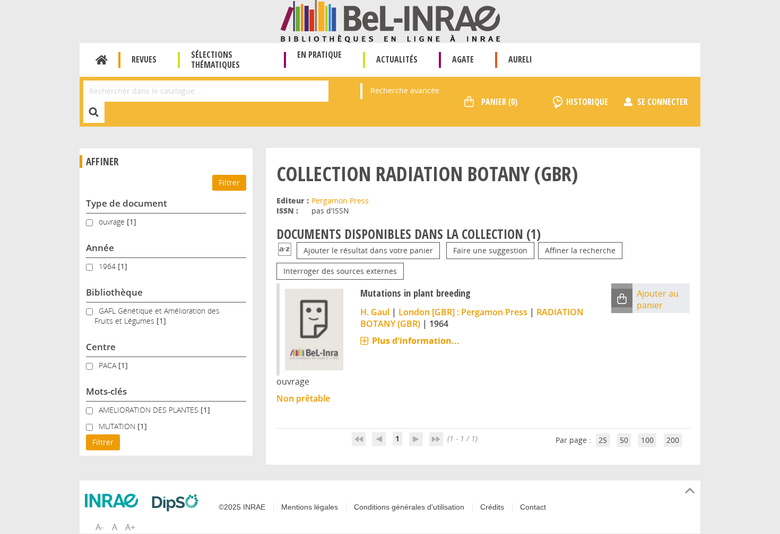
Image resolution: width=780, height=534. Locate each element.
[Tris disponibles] (284, 250)
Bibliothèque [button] (114, 292)
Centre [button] (101, 347)
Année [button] (100, 248)
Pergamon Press (340, 200)
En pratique (319, 54)
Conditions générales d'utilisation (409, 507)
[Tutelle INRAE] (114, 501)
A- (99, 527)
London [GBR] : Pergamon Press (462, 312)
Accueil (102, 60)
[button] (621, 298)
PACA (108, 365)
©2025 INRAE (242, 507)
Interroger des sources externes (340, 271)
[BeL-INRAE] (390, 20)
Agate (463, 59)
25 (603, 440)
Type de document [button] (126, 203)
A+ (130, 527)
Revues (144, 59)
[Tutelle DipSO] (178, 503)
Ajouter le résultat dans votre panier (368, 250)
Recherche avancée (404, 90)
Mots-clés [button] (106, 391)
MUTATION (118, 426)
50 (624, 440)
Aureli (520, 59)
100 (647, 440)
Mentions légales (309, 507)
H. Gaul (374, 312)
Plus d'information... (416, 340)
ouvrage (113, 222)
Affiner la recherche (580, 250)
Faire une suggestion (490, 250)
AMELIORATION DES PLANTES (150, 410)
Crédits (492, 507)
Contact (533, 507)
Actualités (397, 59)
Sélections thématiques (215, 59)
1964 (108, 266)
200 (672, 440)
